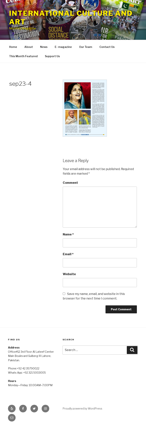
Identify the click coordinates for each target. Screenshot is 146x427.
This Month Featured (23, 56)
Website (69, 274)
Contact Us (107, 46)
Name (68, 234)
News (44, 46)
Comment (70, 183)
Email (68, 254)
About (28, 46)
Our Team (85, 46)
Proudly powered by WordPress (82, 408)
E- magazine (63, 46)
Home (13, 46)
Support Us (52, 56)
